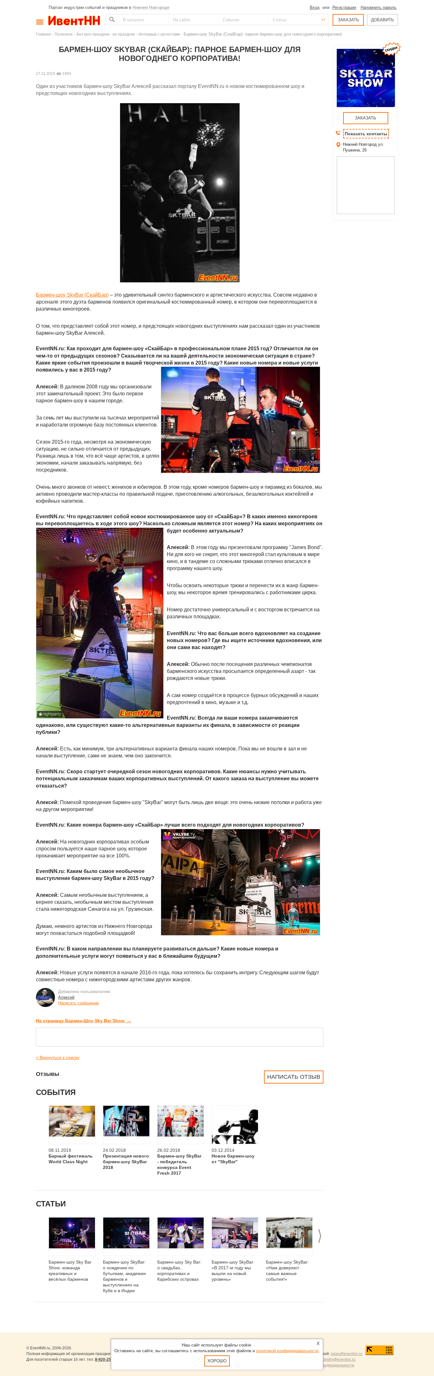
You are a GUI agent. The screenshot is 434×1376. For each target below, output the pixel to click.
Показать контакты (366, 133)
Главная (43, 34)
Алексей (66, 997)
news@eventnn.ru (346, 1354)
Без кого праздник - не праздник (106, 34)
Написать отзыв (293, 1077)
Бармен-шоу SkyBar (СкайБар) (72, 295)
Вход (315, 7)
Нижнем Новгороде (150, 7)
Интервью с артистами (159, 34)
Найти (111, 19)
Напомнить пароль (379, 7)
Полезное (64, 34)
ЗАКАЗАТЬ (348, 19)
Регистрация (344, 7)
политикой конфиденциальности (287, 1350)
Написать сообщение (78, 1003)
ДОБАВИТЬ (382, 19)
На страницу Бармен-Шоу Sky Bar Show (84, 1020)
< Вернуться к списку (57, 1057)
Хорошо (217, 1361)
